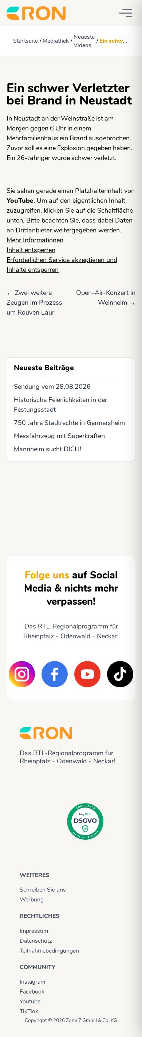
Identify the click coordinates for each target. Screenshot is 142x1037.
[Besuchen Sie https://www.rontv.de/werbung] (71, 502)
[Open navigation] (125, 13)
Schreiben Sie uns (43, 890)
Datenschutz (36, 941)
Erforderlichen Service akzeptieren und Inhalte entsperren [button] (62, 264)
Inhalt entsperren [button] (31, 250)
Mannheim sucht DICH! (47, 449)
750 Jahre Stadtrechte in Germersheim (69, 422)
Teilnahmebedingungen (49, 951)
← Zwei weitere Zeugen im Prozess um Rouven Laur (34, 302)
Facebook (32, 992)
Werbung (32, 900)
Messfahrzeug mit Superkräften (59, 436)
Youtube (30, 1002)
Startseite (25, 41)
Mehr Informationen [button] (35, 240)
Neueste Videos (84, 41)
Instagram (32, 982)
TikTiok (29, 1011)
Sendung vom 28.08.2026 (52, 386)
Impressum (34, 931)
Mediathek (56, 41)
